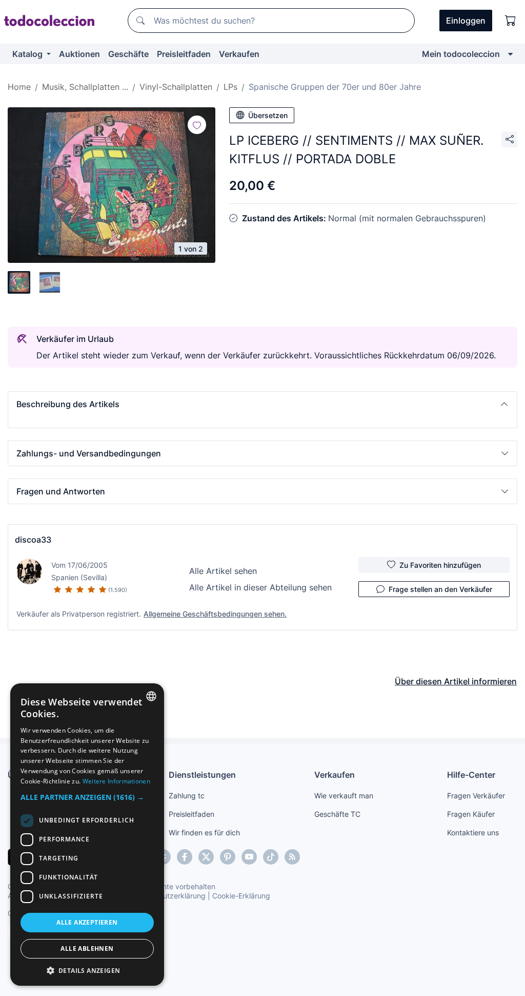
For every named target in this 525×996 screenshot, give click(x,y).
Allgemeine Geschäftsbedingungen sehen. (215, 613)
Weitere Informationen (116, 781)
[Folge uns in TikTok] (270, 857)
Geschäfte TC (337, 814)
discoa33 (33, 539)
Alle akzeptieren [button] (86, 922)
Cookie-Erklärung (241, 895)
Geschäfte (128, 54)
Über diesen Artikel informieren (456, 681)
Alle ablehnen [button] (86, 948)
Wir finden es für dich (204, 832)
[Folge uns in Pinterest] (227, 857)
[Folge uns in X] (206, 857)
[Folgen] (197, 125)
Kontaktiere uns (473, 832)
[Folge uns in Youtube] (249, 857)
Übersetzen (268, 115)
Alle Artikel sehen (223, 571)
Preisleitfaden (184, 54)
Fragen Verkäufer (476, 795)
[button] (262, 404)
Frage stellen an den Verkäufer (440, 589)
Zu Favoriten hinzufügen (440, 565)
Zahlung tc (187, 795)
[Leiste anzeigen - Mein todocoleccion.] (510, 54)
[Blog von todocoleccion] (292, 857)
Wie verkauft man (343, 795)
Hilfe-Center (471, 775)
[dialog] (87, 834)
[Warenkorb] (510, 20)
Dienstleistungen (202, 775)
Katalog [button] (28, 54)
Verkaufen (239, 54)
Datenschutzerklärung (168, 895)
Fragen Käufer (471, 814)
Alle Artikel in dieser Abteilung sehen (260, 587)
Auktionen (79, 54)
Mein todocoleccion (461, 54)
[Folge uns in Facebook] (184, 857)
